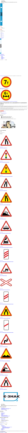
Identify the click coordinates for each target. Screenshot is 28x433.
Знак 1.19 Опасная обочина (3, 275)
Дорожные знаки (4, 111)
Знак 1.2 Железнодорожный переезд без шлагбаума (6, 247)
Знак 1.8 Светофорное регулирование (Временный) (6, 176)
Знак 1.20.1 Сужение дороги (3, 389)
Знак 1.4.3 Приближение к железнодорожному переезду (6, 332)
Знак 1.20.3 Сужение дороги (3, 190)
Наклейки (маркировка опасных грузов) (6, 427)
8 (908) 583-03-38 (2, 54)
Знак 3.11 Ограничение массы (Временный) (4, 88)
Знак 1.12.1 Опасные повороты (4, 346)
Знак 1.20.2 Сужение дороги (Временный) (5, 204)
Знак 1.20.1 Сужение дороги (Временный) (5, 318)
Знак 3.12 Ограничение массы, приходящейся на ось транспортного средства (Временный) (8, 101)
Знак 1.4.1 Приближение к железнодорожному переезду (6, 261)
